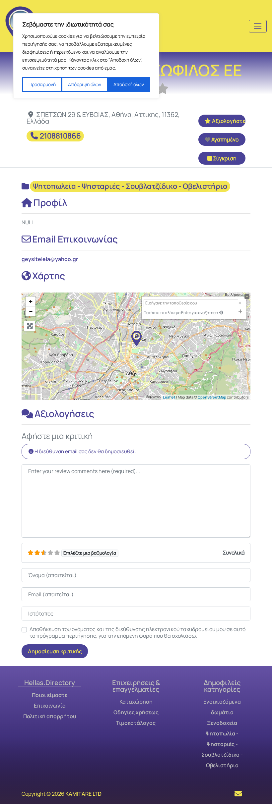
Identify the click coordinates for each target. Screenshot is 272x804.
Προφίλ (50, 202)
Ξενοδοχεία (222, 722)
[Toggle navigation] (258, 26)
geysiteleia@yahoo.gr (50, 259)
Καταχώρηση (136, 701)
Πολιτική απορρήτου (49, 716)
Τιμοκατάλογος (136, 722)
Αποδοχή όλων (128, 84)
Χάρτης (48, 275)
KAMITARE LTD (83, 793)
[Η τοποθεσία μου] (221, 312)
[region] (86, 56)
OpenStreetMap (212, 397)
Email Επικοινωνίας (75, 239)
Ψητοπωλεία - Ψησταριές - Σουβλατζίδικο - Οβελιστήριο (130, 186)
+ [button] (31, 301)
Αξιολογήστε (228, 121)
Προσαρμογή (42, 84)
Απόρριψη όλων (84, 84)
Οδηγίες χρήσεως (136, 712)
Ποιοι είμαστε (49, 695)
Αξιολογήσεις (64, 413)
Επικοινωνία (50, 705)
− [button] (31, 311)
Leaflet (169, 397)
